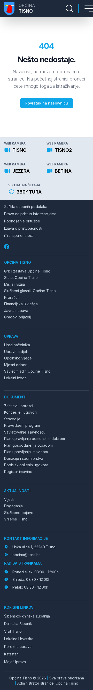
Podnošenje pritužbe (22, 221)
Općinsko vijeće (18, 358)
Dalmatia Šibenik (18, 623)
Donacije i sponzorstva (23, 458)
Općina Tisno (17, 262)
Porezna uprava (18, 646)
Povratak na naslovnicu (46, 103)
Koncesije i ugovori (20, 412)
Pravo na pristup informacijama (30, 214)
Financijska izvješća (21, 304)
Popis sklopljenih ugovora (26, 465)
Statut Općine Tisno (21, 277)
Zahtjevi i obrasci (18, 406)
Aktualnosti (17, 490)
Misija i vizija (14, 284)
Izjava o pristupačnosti (23, 228)
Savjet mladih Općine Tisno (27, 371)
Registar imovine (18, 471)
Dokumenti (15, 397)
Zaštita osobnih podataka (25, 206)
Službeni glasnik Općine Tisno (30, 290)
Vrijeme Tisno (16, 519)
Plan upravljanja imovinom (26, 452)
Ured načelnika (17, 345)
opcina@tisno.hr (26, 554)
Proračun (12, 297)
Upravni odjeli (16, 351)
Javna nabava (16, 310)
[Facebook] (7, 247)
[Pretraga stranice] (69, 8)
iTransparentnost (18, 235)
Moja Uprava (15, 662)
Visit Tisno (13, 631)
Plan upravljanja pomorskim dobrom (34, 438)
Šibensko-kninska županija (27, 616)
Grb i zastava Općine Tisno (27, 271)
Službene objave (18, 512)
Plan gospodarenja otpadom (28, 445)
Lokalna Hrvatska (18, 639)
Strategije (12, 419)
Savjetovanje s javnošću (24, 432)
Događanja (13, 506)
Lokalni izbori (15, 378)
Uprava (11, 336)
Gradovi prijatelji (18, 317)
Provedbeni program (22, 425)
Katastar (11, 654)
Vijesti (9, 499)
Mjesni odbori (15, 365)
